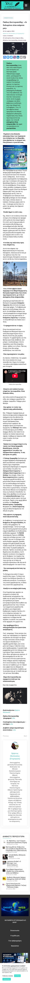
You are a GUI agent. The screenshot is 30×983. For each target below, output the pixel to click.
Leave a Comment (8, 35)
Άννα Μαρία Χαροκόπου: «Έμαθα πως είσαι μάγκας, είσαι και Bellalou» (15, 871)
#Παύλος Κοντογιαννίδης (10, 40)
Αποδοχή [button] (17, 975)
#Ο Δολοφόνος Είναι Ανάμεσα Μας (13, 38)
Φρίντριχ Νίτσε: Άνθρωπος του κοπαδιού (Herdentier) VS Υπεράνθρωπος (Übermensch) (16, 848)
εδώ (13, 718)
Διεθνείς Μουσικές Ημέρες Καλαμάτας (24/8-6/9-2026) (16, 878)
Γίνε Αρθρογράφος (15, 941)
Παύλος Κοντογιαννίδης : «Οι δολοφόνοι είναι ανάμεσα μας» (15, 25)
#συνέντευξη (22, 40)
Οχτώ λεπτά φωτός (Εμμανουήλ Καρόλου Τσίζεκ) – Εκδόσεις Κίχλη (16, 885)
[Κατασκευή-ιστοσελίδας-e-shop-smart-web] (15, 157)
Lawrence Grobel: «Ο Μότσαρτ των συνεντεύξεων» (14, 863)
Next (25, 736)
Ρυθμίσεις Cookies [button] (7, 976)
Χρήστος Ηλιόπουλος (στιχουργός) (13, 33)
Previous (6, 736)
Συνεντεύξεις (8, 18)
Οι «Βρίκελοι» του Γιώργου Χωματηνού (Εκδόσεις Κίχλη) (17, 841)
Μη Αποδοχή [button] (7, 979)
